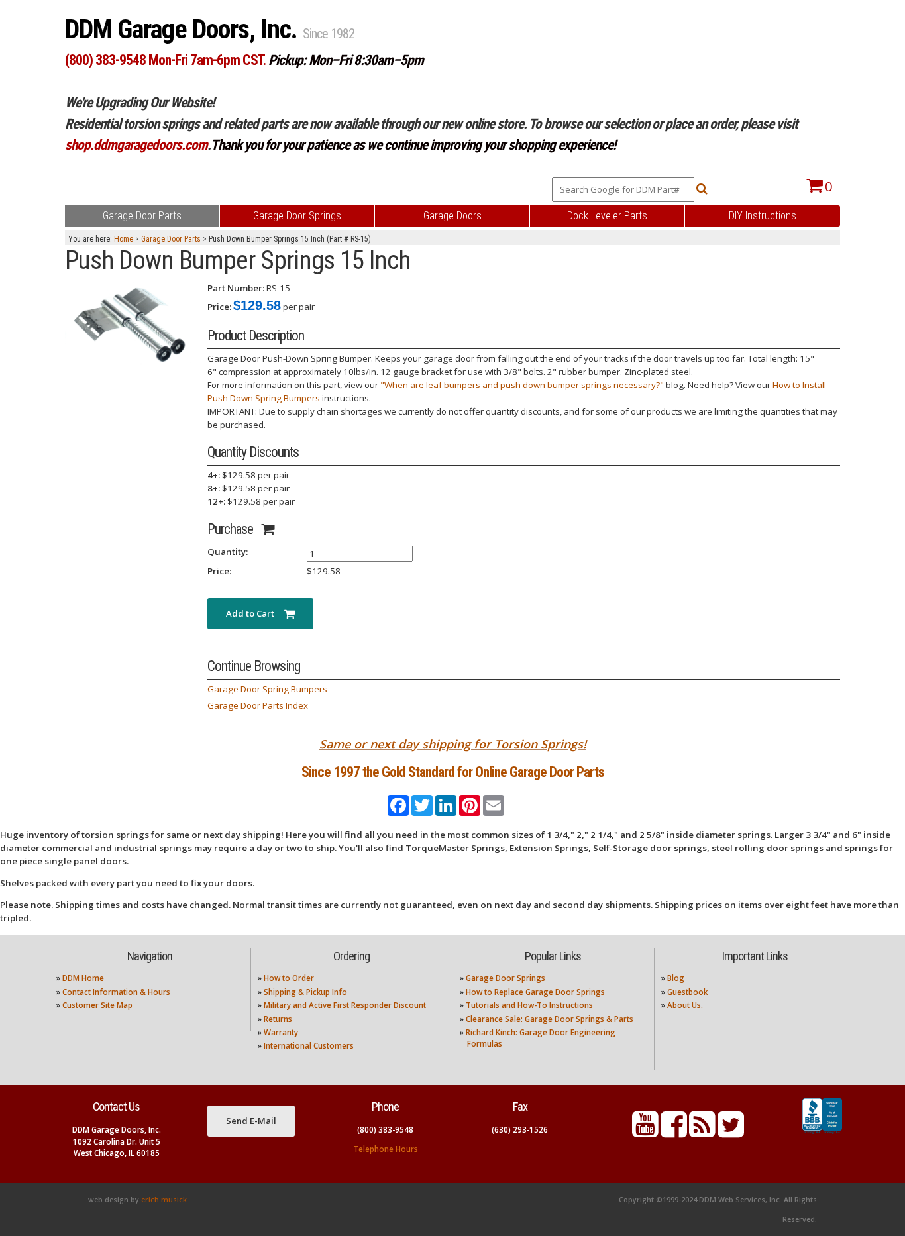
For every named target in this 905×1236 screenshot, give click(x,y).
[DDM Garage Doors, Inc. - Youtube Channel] (645, 1132)
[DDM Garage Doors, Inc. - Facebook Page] (674, 1132)
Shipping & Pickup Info (305, 992)
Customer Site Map (97, 1005)
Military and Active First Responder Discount (345, 1005)
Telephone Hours (385, 1149)
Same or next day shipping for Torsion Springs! (452, 744)
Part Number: (235, 288)
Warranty (281, 1032)
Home (123, 239)
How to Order (289, 978)
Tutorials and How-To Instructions (529, 1005)
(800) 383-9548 (385, 1130)
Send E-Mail (251, 1121)
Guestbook (687, 992)
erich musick (164, 1199)
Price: (219, 307)
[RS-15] (131, 324)
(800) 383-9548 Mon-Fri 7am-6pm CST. (165, 60)
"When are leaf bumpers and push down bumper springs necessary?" (522, 385)
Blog (675, 978)
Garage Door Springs (505, 978)
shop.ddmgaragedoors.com (136, 144)
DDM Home (83, 978)
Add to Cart (255, 613)
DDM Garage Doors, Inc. (184, 29)
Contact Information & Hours (116, 992)
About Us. (685, 1005)
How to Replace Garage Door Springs (535, 992)
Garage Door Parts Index (257, 705)
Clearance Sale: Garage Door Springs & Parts (549, 1019)
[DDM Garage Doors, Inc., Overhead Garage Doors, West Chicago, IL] (822, 1134)
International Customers (309, 1046)
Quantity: (227, 552)
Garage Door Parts (171, 239)
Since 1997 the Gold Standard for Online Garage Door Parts (452, 772)
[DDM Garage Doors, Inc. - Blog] (702, 1132)
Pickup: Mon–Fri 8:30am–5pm (345, 60)
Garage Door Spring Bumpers (267, 689)
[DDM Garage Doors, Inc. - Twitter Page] (731, 1132)
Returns (278, 1019)
